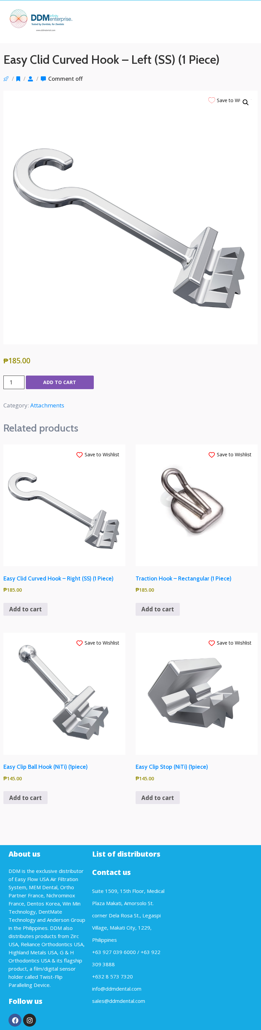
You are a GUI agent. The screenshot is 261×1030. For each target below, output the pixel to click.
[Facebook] (14, 1020)
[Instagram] (29, 1020)
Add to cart (59, 382)
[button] (246, 102)
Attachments (47, 405)
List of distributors (126, 854)
